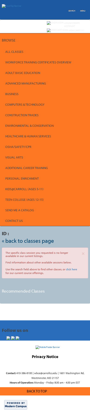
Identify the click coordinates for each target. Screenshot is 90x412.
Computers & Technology (25, 104)
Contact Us (14, 221)
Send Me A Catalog (19, 210)
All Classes (14, 52)
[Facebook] (8, 338)
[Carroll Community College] (48, 347)
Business (11, 94)
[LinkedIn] (17, 338)
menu (82, 10)
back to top (37, 391)
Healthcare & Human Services (28, 136)
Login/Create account (72, 24)
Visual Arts (14, 157)
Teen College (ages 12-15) (24, 200)
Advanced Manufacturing (25, 83)
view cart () (76, 30)
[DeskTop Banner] (11, 4)
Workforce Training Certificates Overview (38, 62)
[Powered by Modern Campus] (15, 404)
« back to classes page (28, 240)
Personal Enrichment (22, 178)
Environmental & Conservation (29, 126)
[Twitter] (13, 338)
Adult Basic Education (22, 73)
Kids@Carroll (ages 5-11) (24, 189)
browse (8, 40)
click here (71, 269)
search (71, 10)
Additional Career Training (26, 168)
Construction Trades (22, 115)
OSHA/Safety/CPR (18, 147)
